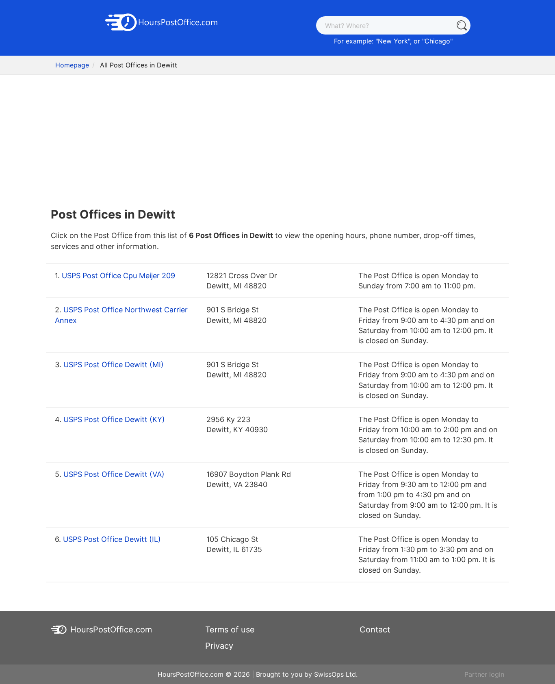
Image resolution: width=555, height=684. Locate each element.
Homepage (72, 65)
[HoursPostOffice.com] (162, 21)
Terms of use (230, 629)
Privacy (219, 646)
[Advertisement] (277, 138)
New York (393, 41)
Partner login (484, 674)
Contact (375, 629)
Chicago (437, 41)
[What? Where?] (461, 25)
